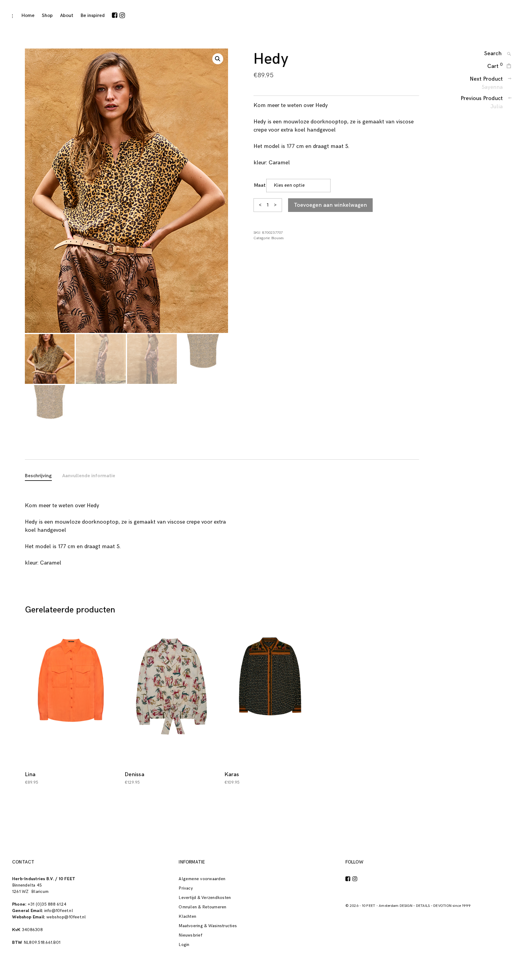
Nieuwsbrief (190, 935)
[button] (217, 58)
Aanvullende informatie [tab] (88, 476)
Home (28, 15)
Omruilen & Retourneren (202, 907)
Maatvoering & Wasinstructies (208, 925)
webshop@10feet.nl (66, 917)
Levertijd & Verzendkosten (205, 897)
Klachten (187, 916)
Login (184, 944)
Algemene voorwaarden (202, 878)
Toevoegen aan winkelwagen (330, 205)
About (66, 15)
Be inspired (93, 15)
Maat (260, 185)
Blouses (277, 238)
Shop (47, 15)
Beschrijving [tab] (38, 476)
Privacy (186, 888)
